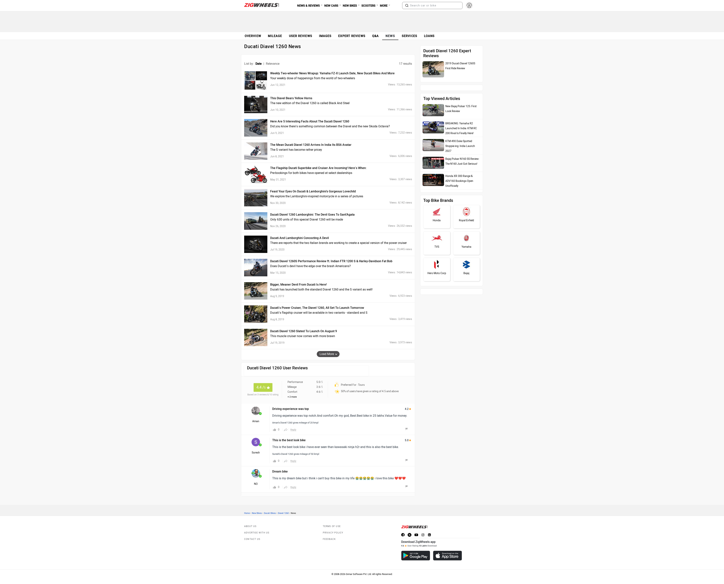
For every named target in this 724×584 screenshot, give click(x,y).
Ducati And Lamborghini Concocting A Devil (299, 238)
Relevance (272, 63)
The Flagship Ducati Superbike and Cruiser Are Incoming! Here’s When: (318, 168)
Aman (255, 421)
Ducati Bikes (270, 513)
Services (409, 36)
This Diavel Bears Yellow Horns (291, 98)
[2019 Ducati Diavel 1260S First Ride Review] (433, 69)
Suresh (256, 452)
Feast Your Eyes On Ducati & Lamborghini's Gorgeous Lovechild (313, 191)
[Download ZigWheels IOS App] (447, 555)
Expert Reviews (351, 36)
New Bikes (257, 513)
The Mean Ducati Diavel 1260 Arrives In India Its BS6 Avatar (310, 145)
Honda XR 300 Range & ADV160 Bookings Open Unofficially (459, 172)
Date (258, 63)
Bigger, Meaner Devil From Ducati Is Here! (298, 284)
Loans (429, 36)
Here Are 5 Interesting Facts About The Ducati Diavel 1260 (309, 121)
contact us (252, 539)
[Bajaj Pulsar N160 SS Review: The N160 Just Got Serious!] (433, 154)
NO (256, 484)
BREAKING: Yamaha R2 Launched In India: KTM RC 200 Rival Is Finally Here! (461, 119)
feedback (329, 539)
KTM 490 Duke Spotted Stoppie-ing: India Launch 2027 (460, 137)
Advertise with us (256, 532)
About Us (250, 526)
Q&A (375, 36)
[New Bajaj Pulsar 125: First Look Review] (433, 101)
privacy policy (333, 532)
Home (247, 513)
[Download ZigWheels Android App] (415, 555)
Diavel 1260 (283, 513)
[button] (406, 5)
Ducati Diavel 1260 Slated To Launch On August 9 (303, 331)
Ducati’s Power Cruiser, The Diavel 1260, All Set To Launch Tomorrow (317, 308)
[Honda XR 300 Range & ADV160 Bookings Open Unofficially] (433, 171)
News (390, 36)
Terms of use (332, 526)
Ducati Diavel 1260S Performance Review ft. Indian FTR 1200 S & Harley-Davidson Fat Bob (331, 261)
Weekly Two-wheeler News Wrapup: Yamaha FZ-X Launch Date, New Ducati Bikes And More (332, 73)
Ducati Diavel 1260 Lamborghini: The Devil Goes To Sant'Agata (312, 214)
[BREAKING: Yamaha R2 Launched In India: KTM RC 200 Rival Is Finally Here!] (433, 119)
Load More (327, 354)
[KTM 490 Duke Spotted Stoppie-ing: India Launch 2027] (433, 136)
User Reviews (300, 36)
